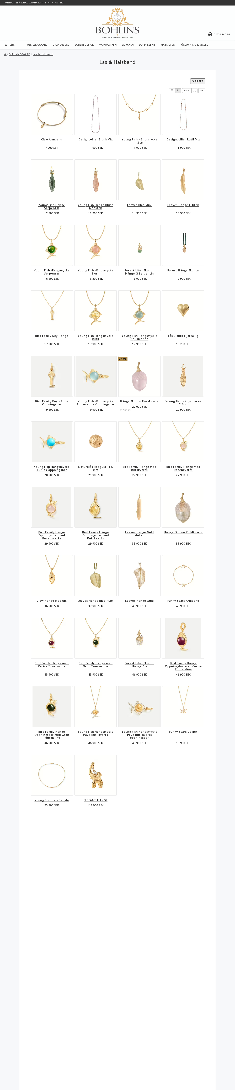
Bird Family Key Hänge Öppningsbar (51, 402)
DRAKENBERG (61, 44)
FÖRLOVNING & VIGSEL (194, 44)
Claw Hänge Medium (52, 601)
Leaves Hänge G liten (183, 205)
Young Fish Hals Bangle (52, 800)
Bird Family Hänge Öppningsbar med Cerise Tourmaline (183, 666)
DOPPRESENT (147, 44)
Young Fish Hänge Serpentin (51, 206)
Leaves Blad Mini (139, 205)
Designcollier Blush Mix (95, 139)
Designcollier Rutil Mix (183, 139)
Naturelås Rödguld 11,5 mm (95, 468)
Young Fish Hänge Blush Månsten (95, 206)
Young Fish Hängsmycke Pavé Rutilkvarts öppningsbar (139, 735)
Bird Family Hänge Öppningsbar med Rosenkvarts (51, 535)
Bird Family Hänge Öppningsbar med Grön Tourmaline (51, 735)
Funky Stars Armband (183, 601)
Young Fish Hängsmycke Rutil (96, 337)
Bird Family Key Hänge (51, 336)
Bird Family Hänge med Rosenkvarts (183, 468)
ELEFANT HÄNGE (96, 800)
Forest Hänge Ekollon (183, 270)
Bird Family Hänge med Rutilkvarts (139, 468)
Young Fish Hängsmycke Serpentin (52, 271)
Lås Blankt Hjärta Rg (183, 336)
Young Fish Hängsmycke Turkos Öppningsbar (52, 468)
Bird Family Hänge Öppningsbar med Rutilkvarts (95, 535)
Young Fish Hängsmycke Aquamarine (139, 337)
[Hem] (5, 54)
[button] (220, 34)
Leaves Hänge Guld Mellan (139, 533)
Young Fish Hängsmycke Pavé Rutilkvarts (96, 733)
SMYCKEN (128, 44)
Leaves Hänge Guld (139, 601)
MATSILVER (168, 44)
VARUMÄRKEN (108, 44)
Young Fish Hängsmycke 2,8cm (183, 402)
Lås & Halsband (43, 54)
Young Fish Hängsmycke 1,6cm (139, 141)
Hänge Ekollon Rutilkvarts (183, 532)
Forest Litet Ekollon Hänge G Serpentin (139, 271)
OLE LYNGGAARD (37, 44)
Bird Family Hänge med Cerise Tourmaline (52, 664)
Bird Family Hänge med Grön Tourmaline (96, 664)
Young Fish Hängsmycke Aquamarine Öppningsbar (96, 402)
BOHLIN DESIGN (84, 44)
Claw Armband (51, 139)
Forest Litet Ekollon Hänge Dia (139, 664)
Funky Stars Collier (183, 732)
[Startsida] (117, 23)
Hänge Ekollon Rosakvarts (139, 401)
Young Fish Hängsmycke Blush (96, 271)
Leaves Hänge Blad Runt (96, 601)
